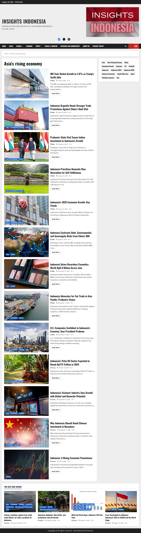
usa (118, 77)
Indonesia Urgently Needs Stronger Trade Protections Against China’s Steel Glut (26, 115)
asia (103, 62)
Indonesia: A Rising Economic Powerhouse (26, 464)
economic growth (108, 66)
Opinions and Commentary (70, 46)
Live (136, 46)
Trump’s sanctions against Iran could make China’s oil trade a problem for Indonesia (18, 517)
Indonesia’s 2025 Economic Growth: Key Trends (26, 210)
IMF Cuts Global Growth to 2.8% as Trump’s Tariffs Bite (26, 83)
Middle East (10, 507)
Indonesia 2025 (129, 70)
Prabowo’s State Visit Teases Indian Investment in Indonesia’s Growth (26, 147)
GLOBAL (18, 46)
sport (132, 74)
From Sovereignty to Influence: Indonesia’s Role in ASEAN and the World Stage (120, 517)
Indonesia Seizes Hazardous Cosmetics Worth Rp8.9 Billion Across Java (26, 274)
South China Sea (122, 74)
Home (4, 46)
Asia (7, 127)
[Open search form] (125, 46)
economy (119, 66)
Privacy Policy (98, 46)
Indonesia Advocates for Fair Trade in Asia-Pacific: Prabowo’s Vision (26, 306)
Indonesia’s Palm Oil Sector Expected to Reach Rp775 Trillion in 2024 (26, 369)
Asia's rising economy (114, 62)
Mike (53, 81)
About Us (86, 46)
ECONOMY (29, 46)
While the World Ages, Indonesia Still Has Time (87, 516)
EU (125, 66)
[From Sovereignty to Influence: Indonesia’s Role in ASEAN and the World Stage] (121, 501)
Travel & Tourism (51, 46)
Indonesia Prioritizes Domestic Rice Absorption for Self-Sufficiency (26, 179)
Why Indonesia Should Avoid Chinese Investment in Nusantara (26, 433)
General (84, 504)
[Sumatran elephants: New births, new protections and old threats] (54, 501)
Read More (56, 93)
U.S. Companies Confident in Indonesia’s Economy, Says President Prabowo (26, 337)
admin (54, 430)
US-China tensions (108, 77)
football (131, 66)
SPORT (38, 46)
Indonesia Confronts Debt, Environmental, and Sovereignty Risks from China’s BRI (26, 242)
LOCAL (11, 46)
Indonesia (18, 96)
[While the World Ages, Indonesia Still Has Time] (87, 501)
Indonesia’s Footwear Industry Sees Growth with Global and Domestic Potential (26, 401)
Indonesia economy (108, 74)
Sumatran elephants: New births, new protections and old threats (52, 516)
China (126, 62)
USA (29, 96)
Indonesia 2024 (116, 70)
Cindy (53, 368)
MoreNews (78, 530)
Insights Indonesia (24, 21)
